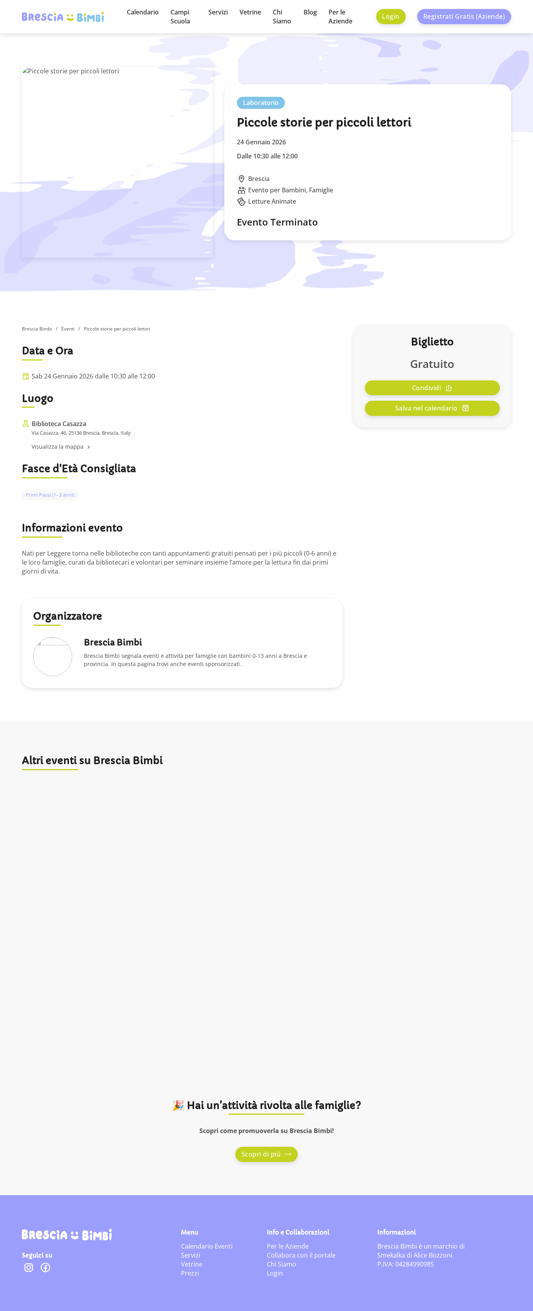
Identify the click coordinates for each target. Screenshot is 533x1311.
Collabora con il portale (301, 1255)
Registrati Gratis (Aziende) (464, 16)
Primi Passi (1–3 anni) (50, 494)
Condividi (426, 388)
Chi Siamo (282, 16)
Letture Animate (272, 201)
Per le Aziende (340, 16)
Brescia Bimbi (37, 328)
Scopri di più (261, 1154)
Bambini (294, 190)
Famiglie (321, 190)
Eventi (68, 328)
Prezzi (190, 1273)
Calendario (143, 12)
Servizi (218, 12)
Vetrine (250, 12)
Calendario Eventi (207, 1246)
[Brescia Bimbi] (67, 1234)
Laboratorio (261, 102)
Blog (310, 12)
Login (391, 16)
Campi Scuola (180, 16)
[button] (188, 446)
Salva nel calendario (426, 408)
